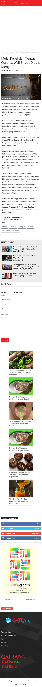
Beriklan (4, 642)
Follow (36, 528)
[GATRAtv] (11, 666)
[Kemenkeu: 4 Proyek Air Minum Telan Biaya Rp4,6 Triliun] (7, 276)
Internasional (10, 52)
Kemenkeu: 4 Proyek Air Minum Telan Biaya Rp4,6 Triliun (24, 275)
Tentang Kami (6, 632)
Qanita (5, 70)
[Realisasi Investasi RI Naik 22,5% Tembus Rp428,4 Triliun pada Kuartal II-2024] (7, 249)
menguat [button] (22, 227)
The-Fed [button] (13, 227)
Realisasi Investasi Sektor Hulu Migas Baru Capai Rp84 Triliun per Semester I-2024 (25, 258)
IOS (35, 681)
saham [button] (4, 227)
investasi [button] (16, 231)
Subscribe (35, 533)
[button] (40, 2)
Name (3, 295)
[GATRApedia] (11, 662)
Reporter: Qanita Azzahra (13, 217)
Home (2, 52)
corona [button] (30, 227)
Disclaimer (5, 646)
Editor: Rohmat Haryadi (12, 219)
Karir (2, 639)
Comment (4, 314)
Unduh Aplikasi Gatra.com (14, 681)
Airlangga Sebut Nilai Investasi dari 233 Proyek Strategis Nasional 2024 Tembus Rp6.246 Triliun (26, 267)
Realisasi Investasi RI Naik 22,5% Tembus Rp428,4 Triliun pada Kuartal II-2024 (25, 249)
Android (28, 681)
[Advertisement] (21, 28)
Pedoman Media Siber (9, 635)
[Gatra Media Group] (12, 657)
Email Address (5, 305)
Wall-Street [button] (6, 231)
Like (38, 524)
